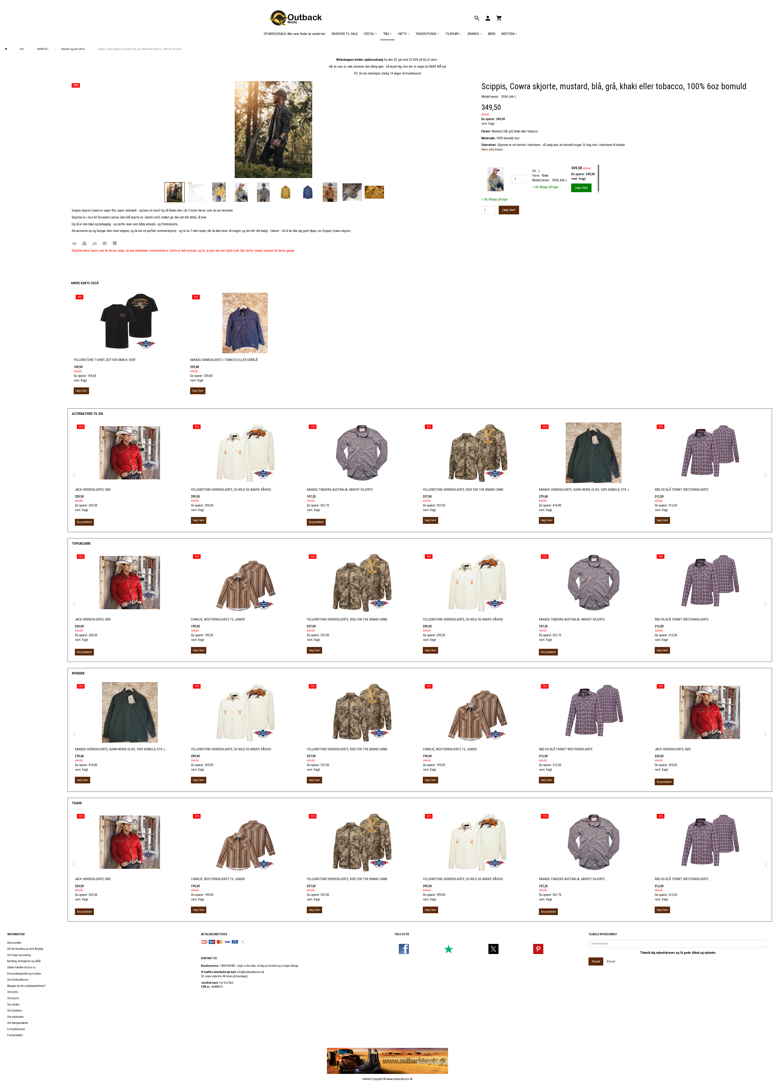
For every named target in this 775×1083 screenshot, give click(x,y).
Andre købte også (84, 283)
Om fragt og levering (19, 955)
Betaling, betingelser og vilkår (24, 961)
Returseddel (14, 943)
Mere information (492, 149)
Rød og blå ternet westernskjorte (681, 490)
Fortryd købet (15, 1035)
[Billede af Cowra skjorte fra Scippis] (273, 129)
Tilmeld (596, 961)
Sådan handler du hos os (21, 967)
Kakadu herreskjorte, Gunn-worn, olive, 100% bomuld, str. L (584, 490)
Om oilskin (13, 1004)
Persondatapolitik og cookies (24, 973)
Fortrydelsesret (16, 1029)
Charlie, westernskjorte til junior (218, 619)
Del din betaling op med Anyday (25, 949)
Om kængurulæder (17, 1023)
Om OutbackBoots (18, 979)
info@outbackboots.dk (250, 972)
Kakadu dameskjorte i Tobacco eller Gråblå (224, 360)
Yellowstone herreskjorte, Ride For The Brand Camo (463, 490)
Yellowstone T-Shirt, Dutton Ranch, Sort (105, 360)
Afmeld (611, 961)
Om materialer (15, 1017)
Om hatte (12, 992)
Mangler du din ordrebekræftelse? (26, 986)
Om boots (13, 998)
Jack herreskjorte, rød (93, 490)
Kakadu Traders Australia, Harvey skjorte (340, 490)
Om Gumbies (14, 1010)
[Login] (487, 17)
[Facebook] (404, 949)
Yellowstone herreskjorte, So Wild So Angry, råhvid (231, 490)
